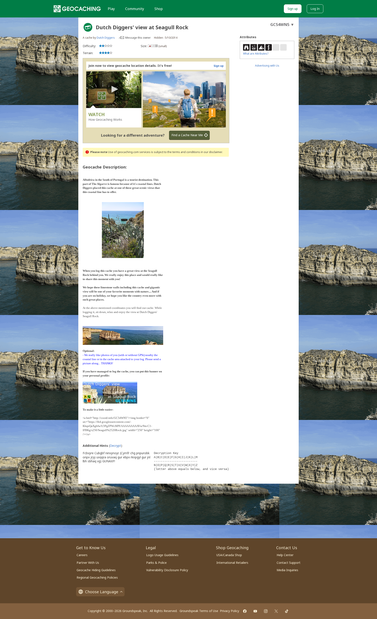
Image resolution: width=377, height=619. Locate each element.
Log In (315, 9)
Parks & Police (156, 563)
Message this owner (138, 38)
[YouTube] (255, 611)
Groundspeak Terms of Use (199, 611)
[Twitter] (276, 611)
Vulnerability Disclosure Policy (167, 570)
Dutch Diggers (106, 38)
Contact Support (288, 563)
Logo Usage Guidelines (162, 555)
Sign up (293, 9)
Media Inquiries (287, 570)
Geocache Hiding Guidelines (96, 570)
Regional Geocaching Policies (97, 577)
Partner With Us (88, 563)
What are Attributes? (255, 53)
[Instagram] (265, 611)
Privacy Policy (229, 611)
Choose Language (101, 591)
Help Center (285, 555)
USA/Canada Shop (229, 555)
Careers (82, 555)
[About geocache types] (88, 27)
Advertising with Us (267, 65)
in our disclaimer (211, 152)
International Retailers (232, 563)
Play (111, 8)
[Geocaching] (77, 8)
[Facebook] (244, 611)
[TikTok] (286, 611)
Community (134, 8)
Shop (158, 8)
